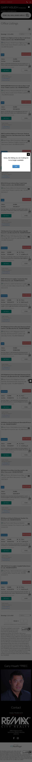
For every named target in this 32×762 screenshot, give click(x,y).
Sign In (3, 2)
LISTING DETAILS (6, 70)
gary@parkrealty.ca (16, 714)
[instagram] (18, 738)
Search (27, 15)
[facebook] (14, 738)
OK (16, 166)
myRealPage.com (16, 746)
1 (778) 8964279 (6, 78)
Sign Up (9, 2)
